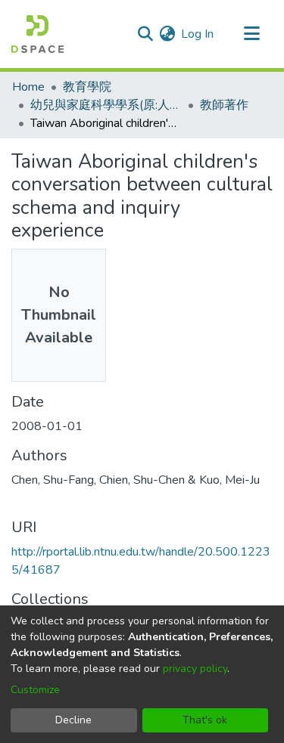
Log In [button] (198, 34)
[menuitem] (167, 34)
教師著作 (224, 105)
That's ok (205, 720)
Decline (73, 720)
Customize (35, 690)
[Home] (37, 34)
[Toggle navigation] (251, 34)
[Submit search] (145, 34)
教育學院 (87, 87)
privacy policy (195, 668)
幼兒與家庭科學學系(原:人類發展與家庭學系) (106, 105)
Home (28, 87)
